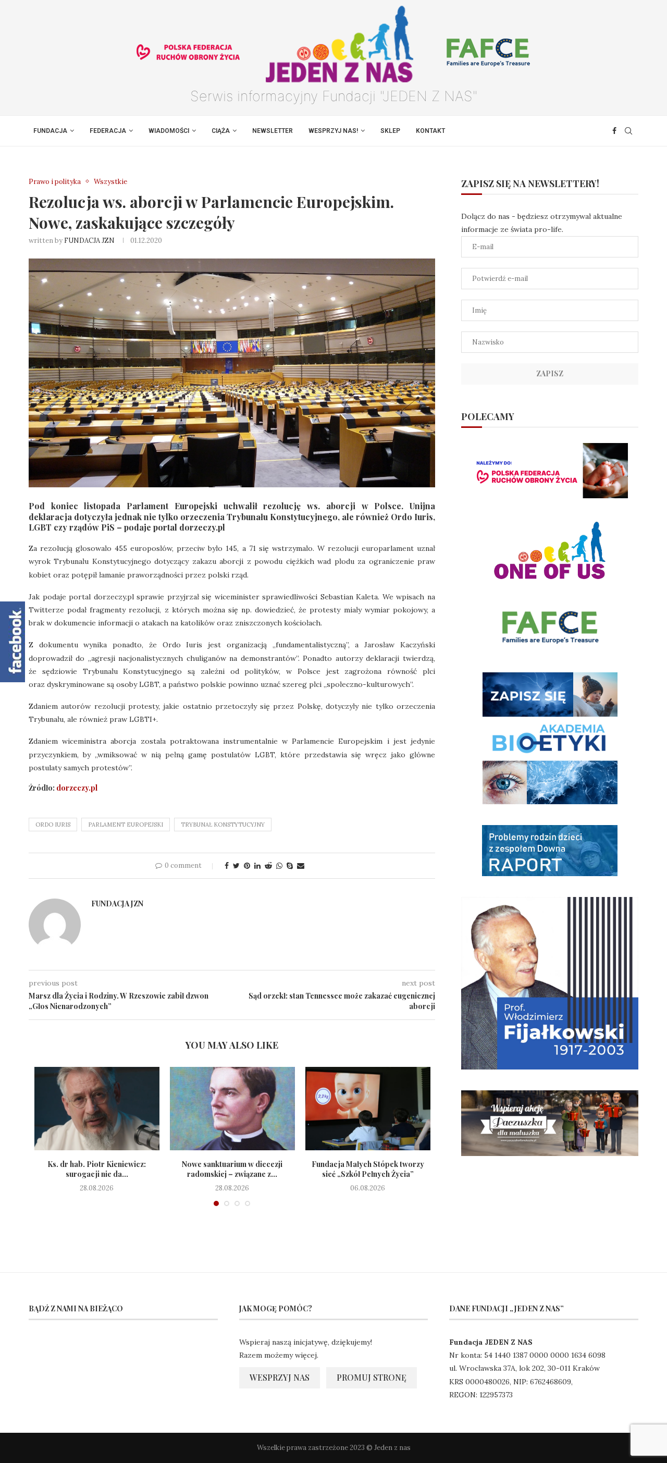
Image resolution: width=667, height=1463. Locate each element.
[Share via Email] (300, 865)
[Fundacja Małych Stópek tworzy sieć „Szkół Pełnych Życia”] (367, 1108)
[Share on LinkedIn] (257, 865)
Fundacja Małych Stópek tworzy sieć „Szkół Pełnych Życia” (368, 1169)
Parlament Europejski (125, 824)
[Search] (628, 131)
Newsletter (272, 130)
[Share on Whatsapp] (279, 865)
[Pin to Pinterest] (247, 865)
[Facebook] (614, 131)
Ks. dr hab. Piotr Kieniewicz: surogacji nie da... (96, 1169)
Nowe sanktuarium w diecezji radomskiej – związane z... (232, 1169)
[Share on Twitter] (236, 865)
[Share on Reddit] (268, 865)
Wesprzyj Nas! (333, 130)
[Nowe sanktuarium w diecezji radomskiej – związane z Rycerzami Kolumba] (232, 1108)
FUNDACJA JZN (89, 240)
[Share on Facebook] (227, 865)
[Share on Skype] (290, 865)
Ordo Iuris (52, 824)
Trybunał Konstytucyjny (223, 824)
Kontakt (430, 130)
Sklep (390, 130)
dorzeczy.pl (76, 788)
